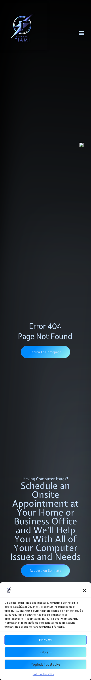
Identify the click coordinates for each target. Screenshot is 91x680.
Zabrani (45, 652)
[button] (84, 590)
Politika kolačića (43, 674)
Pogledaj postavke (45, 664)
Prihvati (45, 640)
